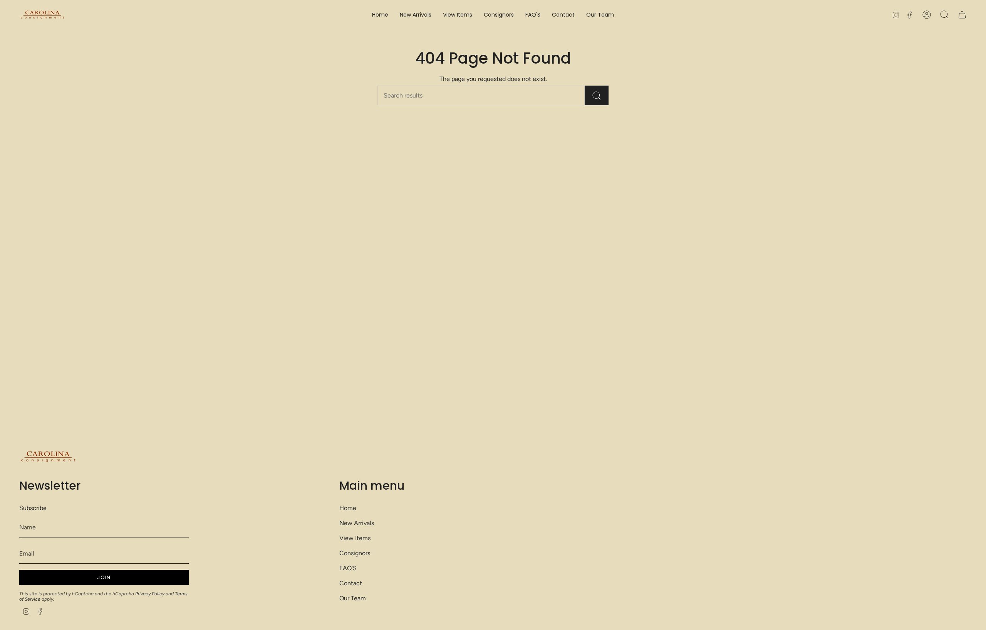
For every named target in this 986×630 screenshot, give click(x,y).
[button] (457, 15)
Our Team (352, 598)
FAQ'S (348, 568)
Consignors (354, 553)
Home (347, 508)
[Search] (597, 95)
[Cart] (962, 14)
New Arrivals (356, 523)
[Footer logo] (48, 457)
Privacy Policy (149, 593)
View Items (355, 538)
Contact (350, 583)
